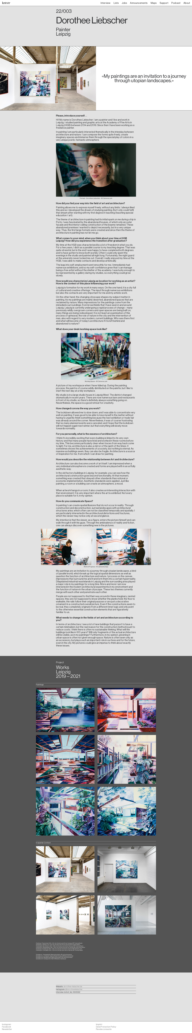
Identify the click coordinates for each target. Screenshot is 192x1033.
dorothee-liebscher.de (73, 987)
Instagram (6, 1024)
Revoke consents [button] (104, 1029)
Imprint (99, 1024)
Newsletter (7, 1029)
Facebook (6, 1027)
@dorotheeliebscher (74, 989)
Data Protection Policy (106, 1027)
